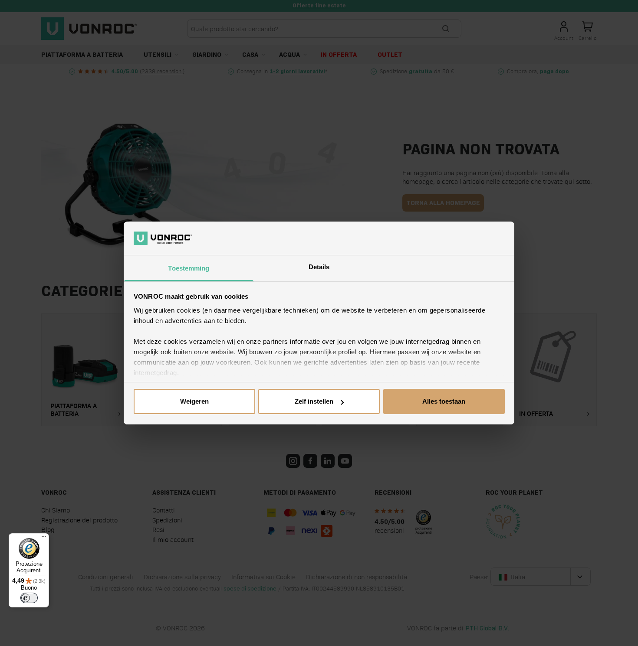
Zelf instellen (314, 401)
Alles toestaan (443, 401)
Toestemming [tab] (188, 268)
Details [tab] (319, 267)
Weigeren (194, 401)
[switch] (29, 598)
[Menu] (44, 538)
